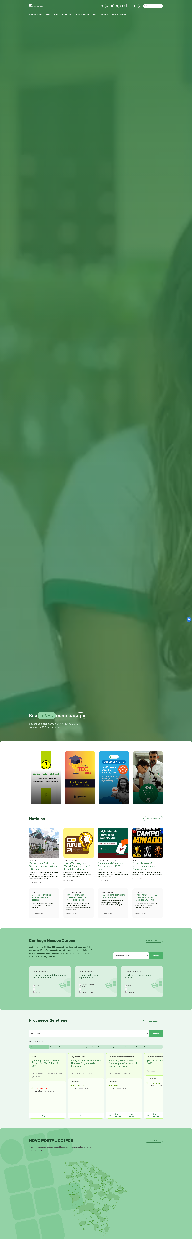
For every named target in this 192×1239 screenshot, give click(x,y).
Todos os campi (154, 1140)
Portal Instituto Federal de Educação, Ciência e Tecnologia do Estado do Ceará (38, 5)
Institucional (66, 14)
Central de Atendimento (119, 14)
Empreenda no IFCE (73, 1047)
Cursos (48, 14)
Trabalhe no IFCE (141, 1047)
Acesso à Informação (81, 14)
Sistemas (104, 14)
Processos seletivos (36, 14)
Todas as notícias (153, 818)
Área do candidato (115, 1115)
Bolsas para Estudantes (39, 1047)
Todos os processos (153, 1021)
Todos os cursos (153, 940)
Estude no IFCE (102, 1047)
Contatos (95, 14)
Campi (56, 14)
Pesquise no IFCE (116, 1047)
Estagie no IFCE (88, 1047)
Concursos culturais (56, 1047)
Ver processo (48, 1116)
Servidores (129, 1047)
